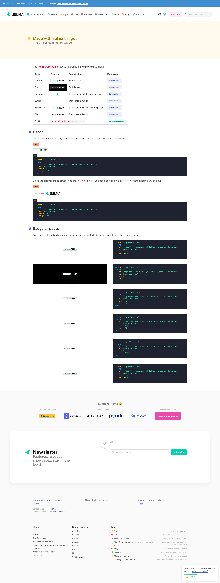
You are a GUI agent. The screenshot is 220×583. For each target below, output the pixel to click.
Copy (182, 160)
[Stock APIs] (72, 416)
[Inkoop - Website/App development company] (94, 416)
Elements (76, 553)
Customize (76, 535)
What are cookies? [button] (200, 571)
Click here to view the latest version (72, 4)
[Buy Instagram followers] (138, 416)
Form (74, 549)
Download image (114, 80)
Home (36, 527)
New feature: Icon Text (43, 542)
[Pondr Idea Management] (116, 416)
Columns (76, 542)
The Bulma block (40, 538)
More (114, 527)
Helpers (75, 538)
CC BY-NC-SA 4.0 (63, 511)
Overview (76, 531)
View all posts (38, 555)
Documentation (80, 527)
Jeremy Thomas (52, 500)
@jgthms (37, 504)
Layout (75, 546)
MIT (53, 509)
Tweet (140, 504)
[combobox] (198, 14)
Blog (35, 534)
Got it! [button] (190, 577)
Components (77, 557)
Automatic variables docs (44, 552)
